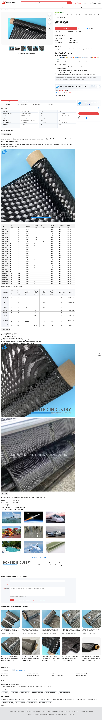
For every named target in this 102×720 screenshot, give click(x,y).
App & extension (83, 7)
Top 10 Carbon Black (20, 702)
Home (2, 9)
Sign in (99, 3)
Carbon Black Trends (32, 702)
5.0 (83, 104)
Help (76, 7)
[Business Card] (98, 108)
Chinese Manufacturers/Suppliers (34, 710)
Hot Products (17, 710)
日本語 (66, 711)
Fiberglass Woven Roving (81, 673)
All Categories (6, 7)
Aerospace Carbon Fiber (37, 692)
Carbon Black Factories (7, 699)
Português (28, 711)
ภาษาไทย (73, 711)
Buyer (69, 7)
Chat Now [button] (90, 28)
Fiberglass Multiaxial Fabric (57, 675)
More (2, 705)
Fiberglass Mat (54, 673)
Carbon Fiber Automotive (51, 692)
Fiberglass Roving (5, 673)
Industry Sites (59, 710)
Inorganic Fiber (13, 9)
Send (12, 600)
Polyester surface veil (30, 678)
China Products (24, 710)
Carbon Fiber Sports (69, 699)
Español (22, 711)
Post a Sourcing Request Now (40, 600)
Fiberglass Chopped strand (32, 673)
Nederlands (53, 711)
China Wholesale (45, 710)
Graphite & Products (25, 692)
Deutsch (48, 711)
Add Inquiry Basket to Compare (27, 53)
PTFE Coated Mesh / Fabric (82, 678)
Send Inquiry (66, 28)
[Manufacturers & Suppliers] (9, 2)
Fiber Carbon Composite (57, 699)
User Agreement (59, 714)
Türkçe (78, 711)
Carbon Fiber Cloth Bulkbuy (45, 702)
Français (33, 711)
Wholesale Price (53, 710)
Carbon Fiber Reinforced (64, 692)
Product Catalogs (21, 670)
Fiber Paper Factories (44, 699)
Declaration (65, 714)
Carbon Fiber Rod (91, 699)
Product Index (75, 710)
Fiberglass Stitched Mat (81, 675)
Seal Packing (5, 692)
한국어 (62, 711)
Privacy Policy (71, 714)
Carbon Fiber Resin (81, 699)
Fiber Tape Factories (19, 699)
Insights (86, 710)
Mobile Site (81, 710)
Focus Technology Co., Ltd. (42, 714)
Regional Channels (67, 710)
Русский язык (38, 711)
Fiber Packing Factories (32, 699)
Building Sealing (14, 692)
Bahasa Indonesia (89, 711)
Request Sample (79, 31)
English (18, 711)
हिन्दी (69, 711)
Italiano (44, 711)
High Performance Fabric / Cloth (33, 675)
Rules (100, 7)
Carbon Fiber (20, 9)
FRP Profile (53, 678)
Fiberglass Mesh (4, 678)
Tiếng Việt (83, 711)
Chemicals (7, 9)
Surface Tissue (4, 675)
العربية (58, 711)
